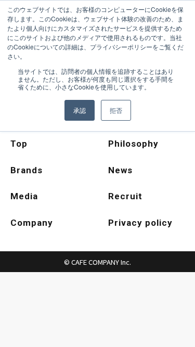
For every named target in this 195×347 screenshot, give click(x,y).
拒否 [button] (116, 110)
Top (19, 143)
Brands (26, 170)
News (120, 170)
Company (31, 222)
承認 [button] (79, 110)
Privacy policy (140, 222)
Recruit (125, 196)
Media (24, 196)
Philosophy (133, 143)
